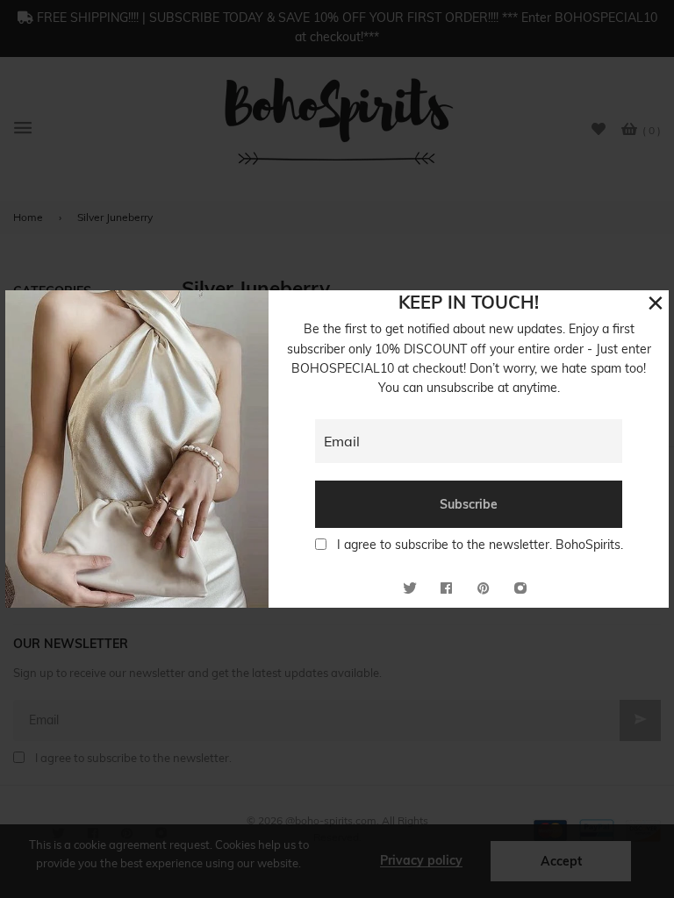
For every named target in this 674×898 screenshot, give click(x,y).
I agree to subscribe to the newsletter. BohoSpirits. (480, 544)
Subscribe (469, 504)
